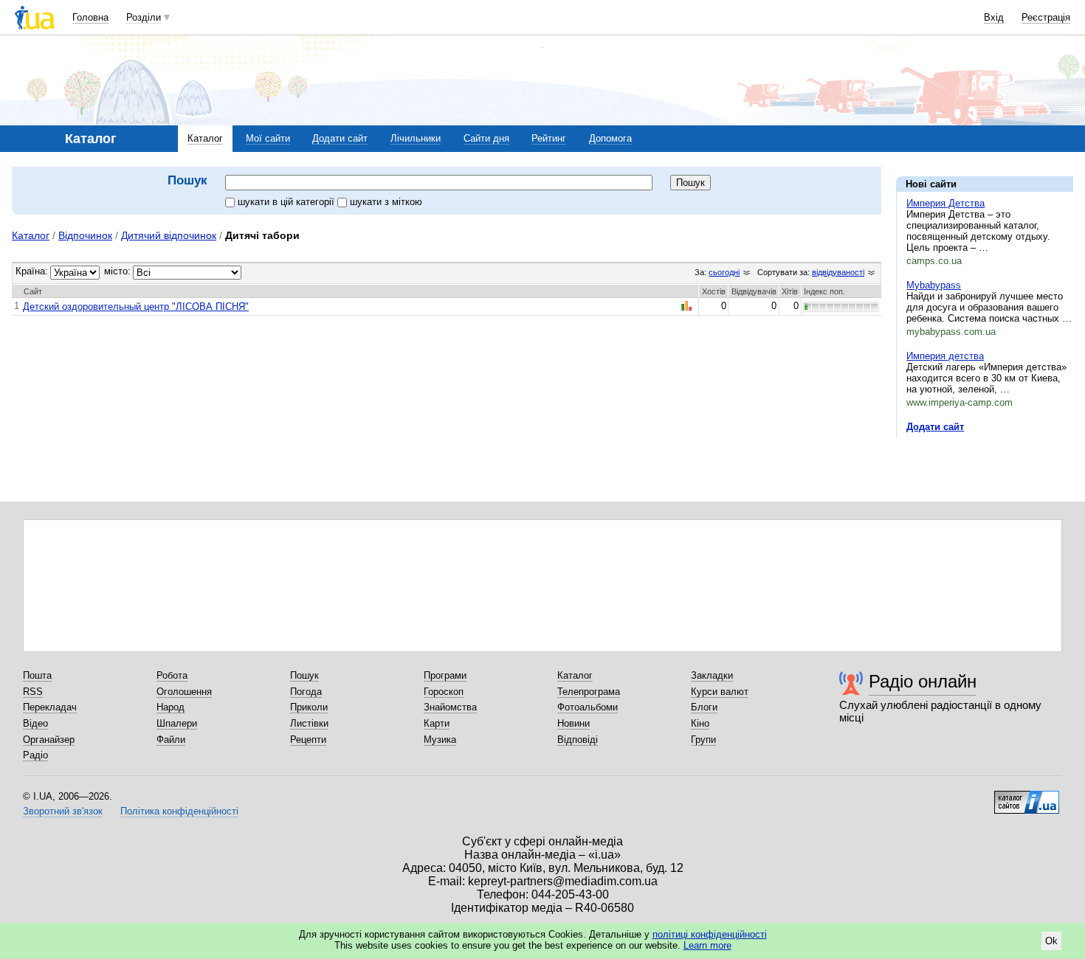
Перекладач (50, 707)
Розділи (143, 17)
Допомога (610, 138)
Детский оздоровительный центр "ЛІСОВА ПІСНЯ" (136, 306)
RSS (33, 691)
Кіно (700, 723)
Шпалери (176, 723)
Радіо (35, 755)
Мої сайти (268, 138)
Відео (35, 723)
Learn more (707, 945)
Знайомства (450, 707)
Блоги (704, 707)
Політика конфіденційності (179, 811)
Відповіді (577, 739)
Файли (170, 739)
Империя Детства (945, 203)
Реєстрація (1046, 17)
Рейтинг (548, 138)
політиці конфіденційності (709, 934)
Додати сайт (340, 138)
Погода (306, 691)
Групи (703, 739)
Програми (445, 675)
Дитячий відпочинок (168, 235)
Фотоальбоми (587, 707)
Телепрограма (588, 691)
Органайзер (49, 739)
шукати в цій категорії (287, 201)
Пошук (304, 675)
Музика (440, 739)
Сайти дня (486, 138)
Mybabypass (933, 285)
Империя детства (945, 355)
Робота (171, 675)
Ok (1051, 940)
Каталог (205, 138)
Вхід (994, 17)
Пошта (37, 675)
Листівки (309, 723)
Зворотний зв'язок (63, 811)
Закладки (712, 675)
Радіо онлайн (922, 681)
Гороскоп (444, 691)
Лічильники (415, 138)
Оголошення (184, 691)
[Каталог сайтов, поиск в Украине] (1026, 797)
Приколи (309, 707)
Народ (170, 707)
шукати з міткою (386, 201)
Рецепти (308, 739)
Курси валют (719, 691)
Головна (90, 17)
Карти (437, 723)
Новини (573, 723)
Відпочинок (85, 235)
